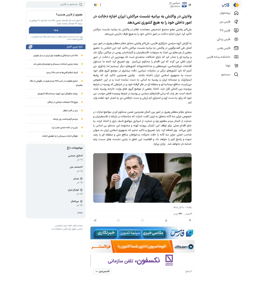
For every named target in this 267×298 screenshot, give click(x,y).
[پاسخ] (142, 220)
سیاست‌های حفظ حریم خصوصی (44, 36)
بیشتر (80, 212)
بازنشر (188, 214)
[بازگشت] (189, 5)
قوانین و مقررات (77, 39)
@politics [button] (175, 6)
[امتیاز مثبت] (190, 220)
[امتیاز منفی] (166, 220)
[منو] (100, 5)
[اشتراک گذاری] (95, 220)
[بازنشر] (118, 220)
